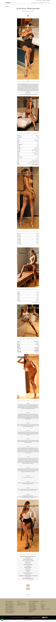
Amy (30, 94)
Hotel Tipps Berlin (32, 604)
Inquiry (28, 588)
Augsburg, (13, 610)
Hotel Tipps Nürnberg (32, 607)
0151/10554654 (40, 0)
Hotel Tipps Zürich (32, 610)
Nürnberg (10, 610)
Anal (17, 350)
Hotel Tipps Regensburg (33, 608)
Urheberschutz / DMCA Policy (45, 608)
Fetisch (18, 351)
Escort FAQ (42, 604)
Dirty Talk (18, 344)
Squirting (18, 347)
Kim (28, 94)
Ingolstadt (7, 611)
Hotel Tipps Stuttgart (32, 609)
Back (28, 585)
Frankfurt (6, 610)
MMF (38, 350)
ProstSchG (42, 607)
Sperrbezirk (30, 611)
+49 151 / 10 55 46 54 (22, 604)
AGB (41, 603)
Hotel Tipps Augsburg (32, 603)
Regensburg (12, 611)
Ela (34, 94)
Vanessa (33, 94)
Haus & (6, 609)
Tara (36, 94)
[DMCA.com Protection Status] (45, 617)
